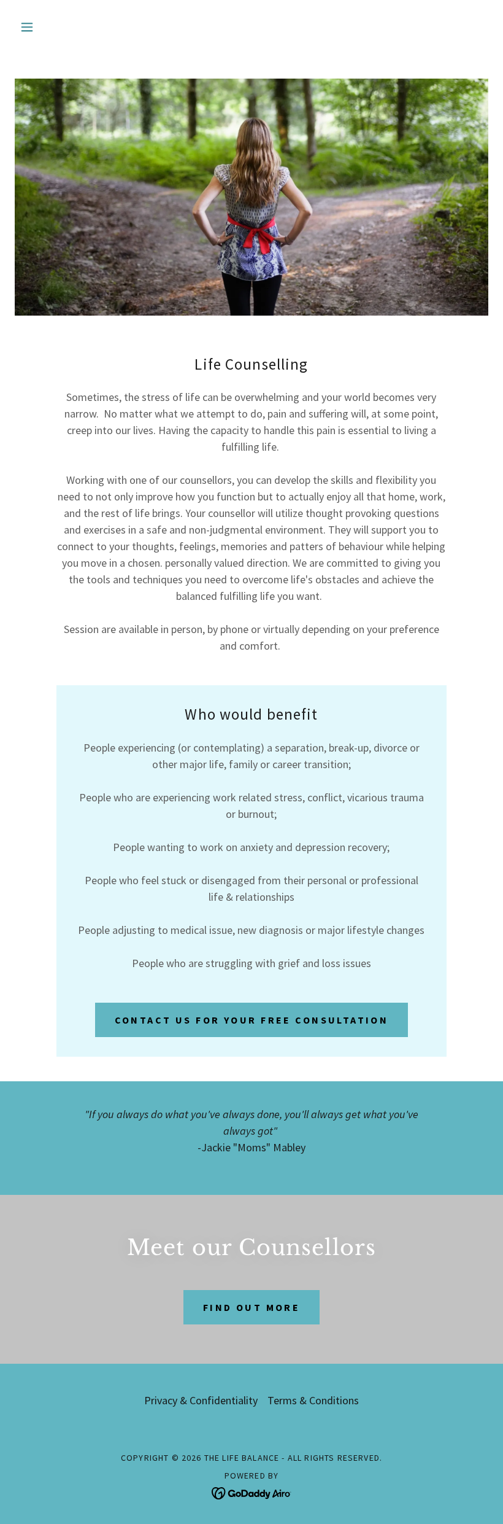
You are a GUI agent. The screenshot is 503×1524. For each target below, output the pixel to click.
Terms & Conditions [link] (313, 1400)
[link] (252, 1492)
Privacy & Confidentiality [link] (201, 1400)
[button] (50, 27)
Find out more (252, 1307)
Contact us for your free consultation (252, 1020)
